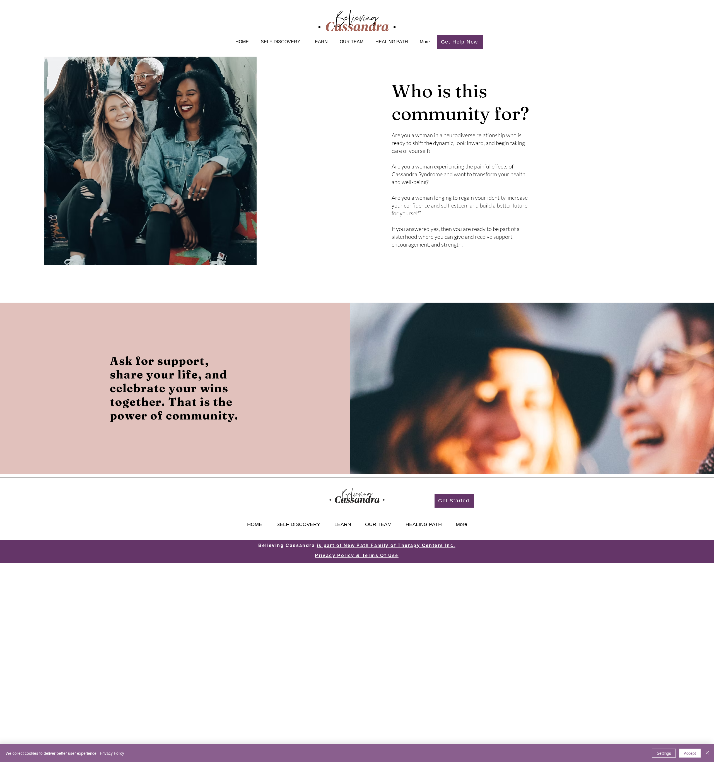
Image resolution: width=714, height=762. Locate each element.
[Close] (707, 753)
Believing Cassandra (287, 545)
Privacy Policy (112, 753)
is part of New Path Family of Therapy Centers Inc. (386, 545)
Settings (664, 753)
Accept (690, 753)
